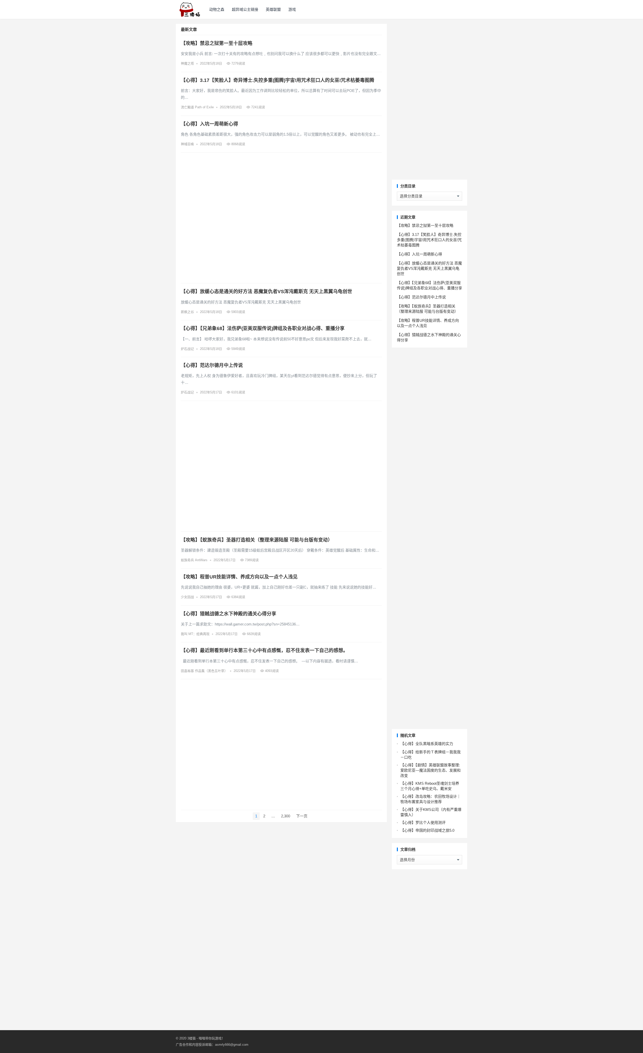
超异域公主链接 (245, 9)
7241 (257, 107)
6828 (253, 634)
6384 (237, 597)
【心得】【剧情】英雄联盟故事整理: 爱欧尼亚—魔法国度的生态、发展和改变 (430, 770)
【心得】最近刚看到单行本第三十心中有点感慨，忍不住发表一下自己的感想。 (264, 650)
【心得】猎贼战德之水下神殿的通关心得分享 (228, 613)
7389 (251, 560)
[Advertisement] (281, 217)
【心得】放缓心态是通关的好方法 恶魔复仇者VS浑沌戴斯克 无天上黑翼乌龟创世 (266, 291)
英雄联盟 (273, 9)
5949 (237, 349)
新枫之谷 (187, 312)
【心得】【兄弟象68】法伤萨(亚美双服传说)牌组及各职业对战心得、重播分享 (263, 328)
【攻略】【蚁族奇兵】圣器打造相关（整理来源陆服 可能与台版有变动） (257, 540)
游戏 (292, 9)
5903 (237, 312)
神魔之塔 (187, 63)
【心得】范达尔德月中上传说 (212, 365)
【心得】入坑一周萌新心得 (209, 124)
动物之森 (216, 9)
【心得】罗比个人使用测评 (423, 822)
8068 (237, 144)
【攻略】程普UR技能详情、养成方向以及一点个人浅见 (239, 577)
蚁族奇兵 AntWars (194, 560)
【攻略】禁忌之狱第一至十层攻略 (216, 43)
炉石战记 (187, 349)
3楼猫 (191, 1038)
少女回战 (187, 597)
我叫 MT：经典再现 (195, 634)
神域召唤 (187, 144)
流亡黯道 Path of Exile (197, 107)
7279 (237, 63)
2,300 (285, 816)
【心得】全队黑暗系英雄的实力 (426, 744)
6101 (237, 392)
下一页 (301, 816)
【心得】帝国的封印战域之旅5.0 (427, 830)
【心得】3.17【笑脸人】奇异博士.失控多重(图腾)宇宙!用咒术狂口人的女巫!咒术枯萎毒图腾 (277, 80)
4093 (271, 671)
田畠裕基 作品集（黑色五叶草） (204, 671)
